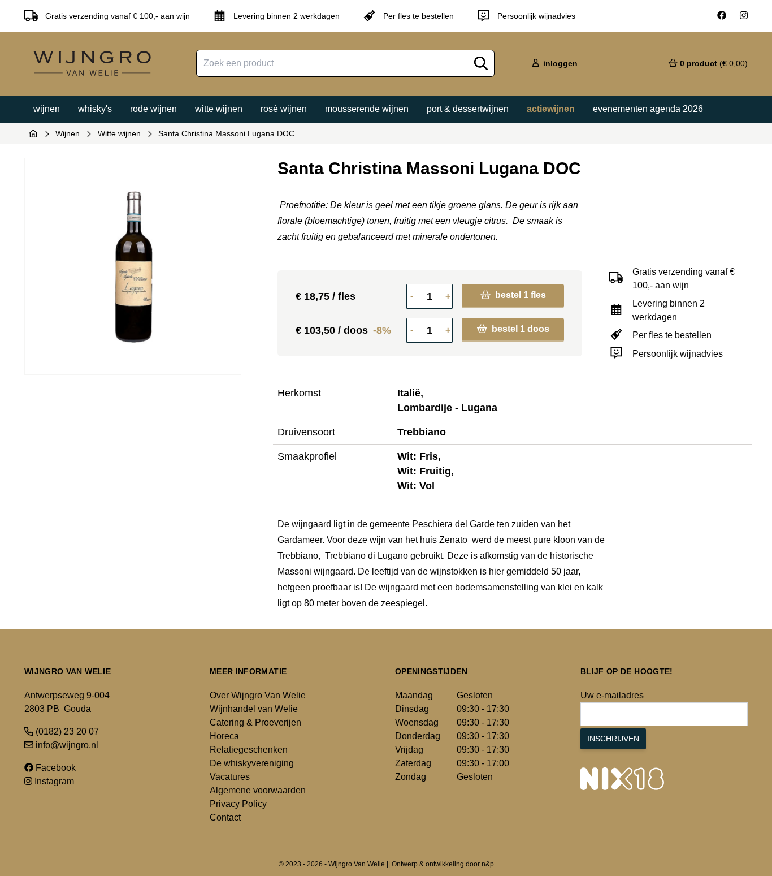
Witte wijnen (218, 109)
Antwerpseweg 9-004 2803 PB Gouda (67, 702)
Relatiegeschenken (249, 749)
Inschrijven (613, 738)
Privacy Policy (238, 804)
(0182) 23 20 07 (66, 731)
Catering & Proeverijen (255, 722)
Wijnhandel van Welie (254, 709)
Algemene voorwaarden (258, 790)
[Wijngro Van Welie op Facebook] (722, 16)
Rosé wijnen (284, 109)
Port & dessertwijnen (468, 109)
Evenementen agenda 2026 (648, 109)
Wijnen (46, 109)
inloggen (559, 63)
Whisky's (95, 109)
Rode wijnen (153, 109)
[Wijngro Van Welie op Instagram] (743, 16)
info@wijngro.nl (65, 745)
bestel (519, 295)
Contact (225, 817)
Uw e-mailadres (612, 695)
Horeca (224, 736)
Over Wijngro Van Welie (258, 695)
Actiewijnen (551, 109)
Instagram (53, 781)
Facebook (54, 768)
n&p (488, 864)
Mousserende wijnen (367, 109)
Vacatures (230, 777)
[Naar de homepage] (33, 133)
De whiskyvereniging (252, 763)
